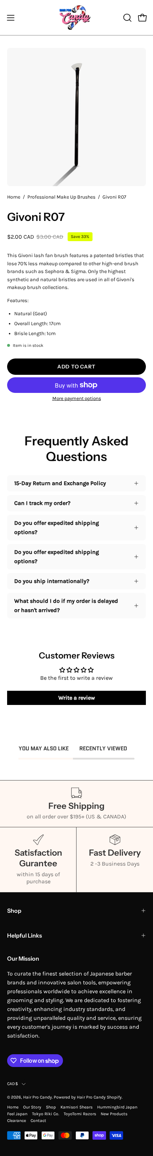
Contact (38, 1120)
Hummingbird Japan (117, 1107)
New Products (114, 1113)
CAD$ (12, 1083)
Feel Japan (17, 1113)
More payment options (76, 398)
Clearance (16, 1120)
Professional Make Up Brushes (61, 197)
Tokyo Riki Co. (45, 1113)
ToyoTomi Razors (80, 1113)
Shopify (114, 1097)
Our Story (32, 1107)
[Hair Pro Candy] (76, 17)
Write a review (76, 697)
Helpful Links (24, 935)
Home (13, 197)
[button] (127, 18)
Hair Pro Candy (37, 1097)
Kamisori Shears (76, 1107)
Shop (14, 910)
